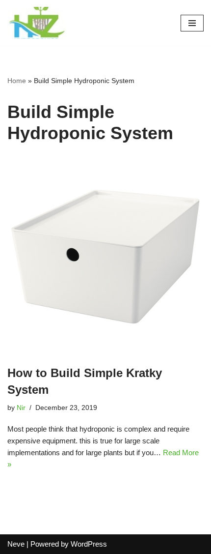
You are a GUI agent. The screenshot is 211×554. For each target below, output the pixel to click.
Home (16, 81)
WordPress (89, 544)
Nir (21, 407)
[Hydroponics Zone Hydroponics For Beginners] (36, 23)
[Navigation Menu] (192, 23)
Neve (16, 544)
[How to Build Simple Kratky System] (105, 256)
